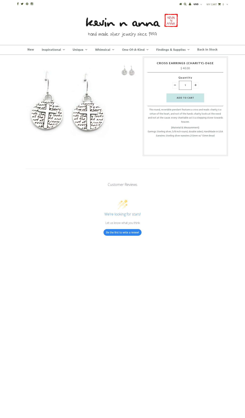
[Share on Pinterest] (191, 149)
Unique (78, 50)
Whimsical (102, 50)
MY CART (215, 5)
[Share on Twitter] (184, 149)
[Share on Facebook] (178, 149)
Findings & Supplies (171, 50)
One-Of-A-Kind (133, 50)
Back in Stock (207, 49)
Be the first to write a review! (122, 232)
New (30, 49)
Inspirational (51, 50)
